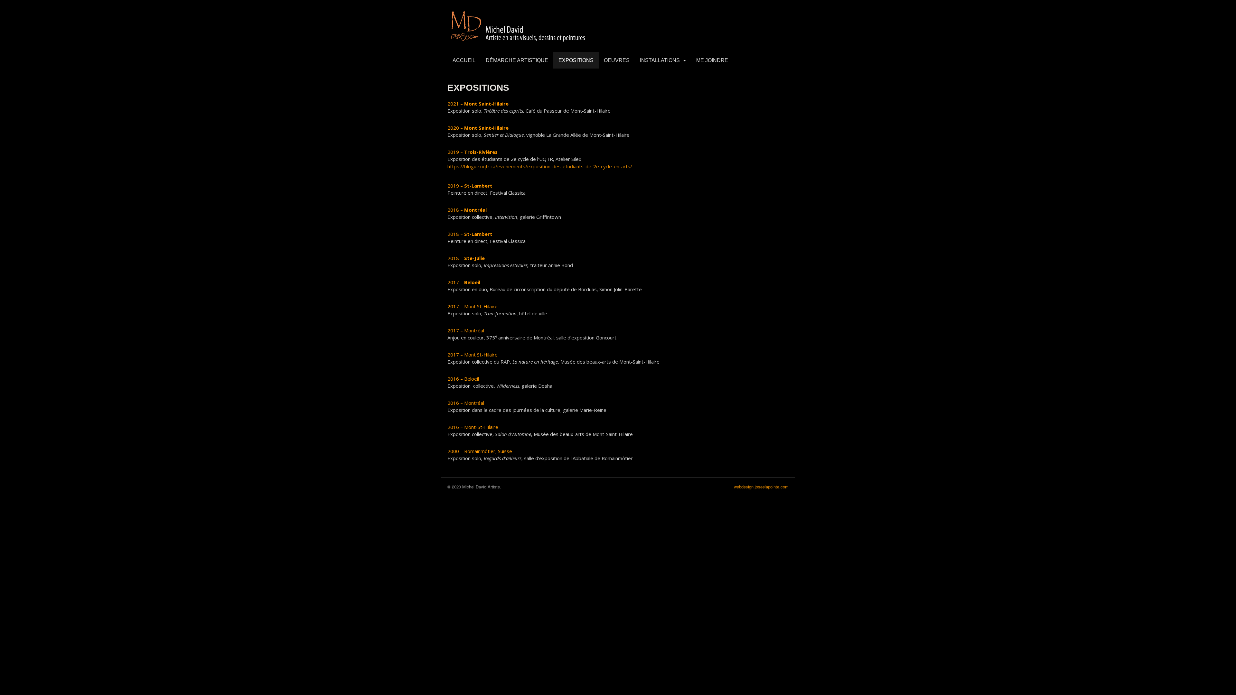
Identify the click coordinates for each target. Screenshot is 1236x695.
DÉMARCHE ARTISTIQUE (517, 60)
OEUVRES (617, 60)
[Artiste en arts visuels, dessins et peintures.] (518, 42)
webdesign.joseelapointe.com (761, 487)
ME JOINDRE (712, 60)
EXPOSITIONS (576, 60)
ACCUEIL (464, 60)
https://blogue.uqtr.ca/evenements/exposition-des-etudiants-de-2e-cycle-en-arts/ (539, 166)
